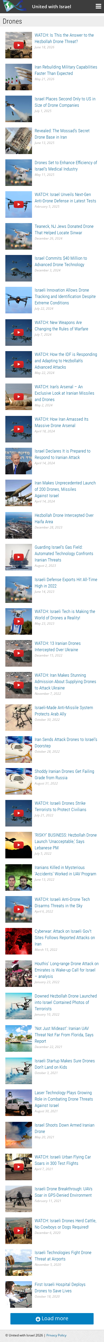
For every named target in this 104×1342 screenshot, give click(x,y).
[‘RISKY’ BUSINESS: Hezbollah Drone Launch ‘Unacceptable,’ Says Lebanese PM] (18, 844)
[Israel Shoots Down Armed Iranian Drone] (18, 1134)
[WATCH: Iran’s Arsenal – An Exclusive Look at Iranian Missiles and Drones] (18, 396)
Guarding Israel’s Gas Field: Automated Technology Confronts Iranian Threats (64, 553)
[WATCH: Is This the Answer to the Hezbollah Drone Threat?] (18, 44)
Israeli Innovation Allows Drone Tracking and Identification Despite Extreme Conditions (65, 296)
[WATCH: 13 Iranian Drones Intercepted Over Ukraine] (18, 653)
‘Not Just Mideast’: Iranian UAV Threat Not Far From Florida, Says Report (64, 1035)
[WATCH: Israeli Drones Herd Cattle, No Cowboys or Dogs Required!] (18, 1230)
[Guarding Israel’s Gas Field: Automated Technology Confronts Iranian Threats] (18, 557)
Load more (54, 1318)
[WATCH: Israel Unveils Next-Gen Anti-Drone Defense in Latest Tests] (18, 204)
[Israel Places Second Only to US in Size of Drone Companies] (18, 108)
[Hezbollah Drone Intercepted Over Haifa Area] (18, 525)
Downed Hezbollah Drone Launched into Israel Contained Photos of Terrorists (66, 1002)
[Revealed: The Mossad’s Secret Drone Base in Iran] (18, 140)
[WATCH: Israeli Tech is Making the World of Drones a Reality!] (18, 621)
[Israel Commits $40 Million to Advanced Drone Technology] (18, 268)
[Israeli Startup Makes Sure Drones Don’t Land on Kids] (18, 1070)
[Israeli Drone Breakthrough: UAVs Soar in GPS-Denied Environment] (18, 1198)
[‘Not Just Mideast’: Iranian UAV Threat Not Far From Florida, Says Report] (18, 1038)
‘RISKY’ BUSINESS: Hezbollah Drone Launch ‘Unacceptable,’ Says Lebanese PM (66, 841)
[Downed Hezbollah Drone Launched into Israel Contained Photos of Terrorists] (18, 1005)
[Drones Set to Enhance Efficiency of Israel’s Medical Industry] (18, 172)
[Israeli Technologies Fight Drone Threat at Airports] (18, 1262)
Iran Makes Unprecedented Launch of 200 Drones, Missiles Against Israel (65, 489)
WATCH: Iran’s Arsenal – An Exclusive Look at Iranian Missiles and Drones (64, 393)
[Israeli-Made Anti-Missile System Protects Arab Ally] (18, 717)
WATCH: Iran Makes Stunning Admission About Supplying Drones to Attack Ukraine (65, 681)
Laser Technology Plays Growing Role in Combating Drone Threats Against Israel (64, 1099)
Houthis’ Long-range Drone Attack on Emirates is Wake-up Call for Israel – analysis (67, 970)
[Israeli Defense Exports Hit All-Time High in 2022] (18, 589)
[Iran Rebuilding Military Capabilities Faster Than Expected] (18, 76)
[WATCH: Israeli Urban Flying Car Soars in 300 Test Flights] (18, 1166)
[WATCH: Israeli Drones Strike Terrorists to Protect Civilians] (18, 813)
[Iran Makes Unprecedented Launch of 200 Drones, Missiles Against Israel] (18, 492)
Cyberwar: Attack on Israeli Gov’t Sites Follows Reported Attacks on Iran (65, 937)
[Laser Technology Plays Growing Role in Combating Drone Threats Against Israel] (18, 1102)
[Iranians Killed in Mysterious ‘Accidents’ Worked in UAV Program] (18, 877)
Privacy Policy (56, 1335)
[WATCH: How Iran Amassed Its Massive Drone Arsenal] (18, 429)
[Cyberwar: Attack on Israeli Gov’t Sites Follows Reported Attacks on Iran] (18, 941)
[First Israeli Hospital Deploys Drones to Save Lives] (18, 1294)
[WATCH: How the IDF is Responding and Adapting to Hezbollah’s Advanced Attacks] (18, 364)
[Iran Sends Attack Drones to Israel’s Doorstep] (18, 749)
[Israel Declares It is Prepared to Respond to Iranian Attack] (18, 460)
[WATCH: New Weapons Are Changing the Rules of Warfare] (18, 332)
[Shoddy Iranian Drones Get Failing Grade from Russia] (18, 781)
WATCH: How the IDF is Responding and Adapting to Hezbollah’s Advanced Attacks (66, 361)
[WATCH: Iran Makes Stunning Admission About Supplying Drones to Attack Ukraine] (18, 685)
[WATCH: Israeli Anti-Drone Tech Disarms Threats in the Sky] (18, 909)
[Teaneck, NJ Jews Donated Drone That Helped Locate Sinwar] (18, 236)
